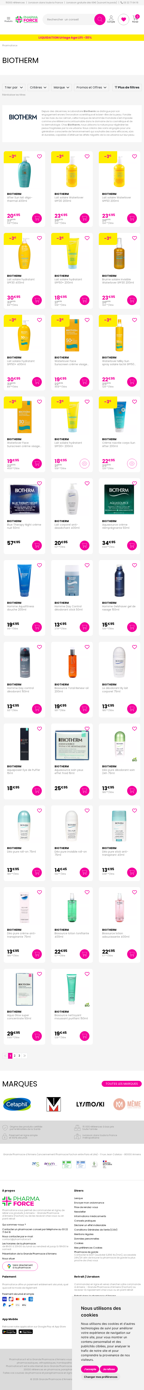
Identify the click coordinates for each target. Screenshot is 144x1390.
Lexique (78, 1198)
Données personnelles (86, 1238)
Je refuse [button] (109, 1369)
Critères (36, 87)
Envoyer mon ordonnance (89, 1202)
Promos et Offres (89, 87)
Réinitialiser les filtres (14, 94)
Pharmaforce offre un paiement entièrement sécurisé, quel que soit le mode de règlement (35, 1286)
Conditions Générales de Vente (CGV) (95, 1229)
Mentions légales (84, 1234)
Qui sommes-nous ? (14, 1224)
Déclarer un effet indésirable (90, 1225)
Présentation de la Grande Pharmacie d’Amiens (29, 1253)
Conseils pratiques (85, 1220)
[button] (8, 19)
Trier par (11, 87)
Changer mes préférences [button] (100, 1376)
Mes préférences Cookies (88, 1247)
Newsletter (80, 1211)
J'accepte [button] (90, 1369)
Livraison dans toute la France (45, 2)
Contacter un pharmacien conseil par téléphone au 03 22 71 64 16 (35, 1231)
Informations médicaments (90, 1216)
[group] (17, 1104)
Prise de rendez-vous (86, 1207)
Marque (59, 87)
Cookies (78, 1243)
